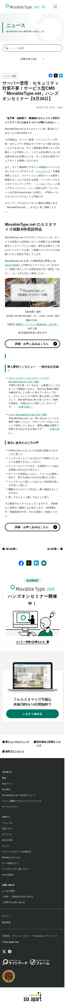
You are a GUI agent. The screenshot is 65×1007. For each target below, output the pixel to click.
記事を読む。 (26, 406)
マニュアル (7, 822)
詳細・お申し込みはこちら (32, 344)
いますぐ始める (32, 714)
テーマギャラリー (10, 806)
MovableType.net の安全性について (18, 795)
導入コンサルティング (17, 741)
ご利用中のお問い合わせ (13, 902)
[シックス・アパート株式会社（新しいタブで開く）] (32, 997)
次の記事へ (53, 549)
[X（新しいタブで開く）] (4, 952)
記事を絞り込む (29, 58)
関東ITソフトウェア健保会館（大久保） (37, 324)
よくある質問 (8, 890)
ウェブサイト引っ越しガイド (15, 868)
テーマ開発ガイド (10, 863)
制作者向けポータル (11, 857)
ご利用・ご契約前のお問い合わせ (17, 896)
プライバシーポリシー (21, 935)
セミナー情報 (10, 76)
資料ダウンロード (14, 751)
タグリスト (7, 834)
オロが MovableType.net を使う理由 (28, 414)
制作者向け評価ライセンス (49, 743)
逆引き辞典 (7, 839)
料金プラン (7, 783)
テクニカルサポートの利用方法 (16, 851)
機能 (4, 777)
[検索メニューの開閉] (43, 6)
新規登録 (6, 922)
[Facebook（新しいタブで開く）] (10, 952)
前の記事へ (12, 549)
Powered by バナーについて (45, 935)
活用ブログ (7, 828)
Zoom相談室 (8, 874)
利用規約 (6, 935)
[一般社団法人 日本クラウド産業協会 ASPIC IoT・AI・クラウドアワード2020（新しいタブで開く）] (8, 976)
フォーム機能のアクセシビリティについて (21, 800)
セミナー (6, 845)
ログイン (6, 915)
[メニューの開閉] (55, 7)
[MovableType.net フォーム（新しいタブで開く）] (39, 962)
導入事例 (6, 789)
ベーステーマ (43, 171)
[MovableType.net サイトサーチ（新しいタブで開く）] (14, 962)
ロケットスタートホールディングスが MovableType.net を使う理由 (29, 379)
